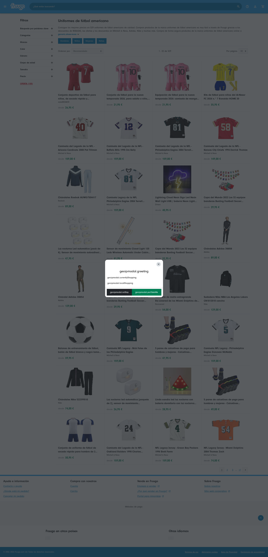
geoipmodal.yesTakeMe (146, 292)
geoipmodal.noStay (119, 292)
